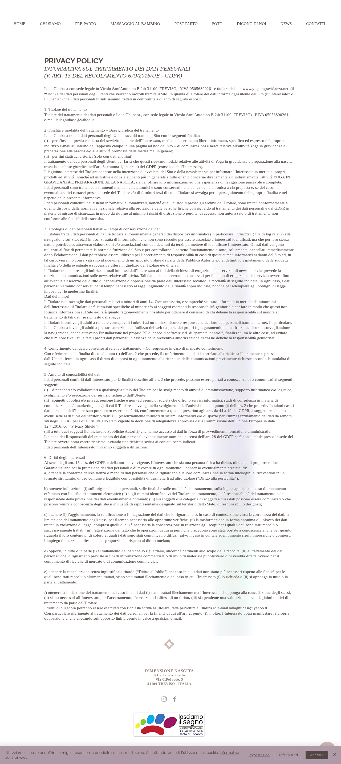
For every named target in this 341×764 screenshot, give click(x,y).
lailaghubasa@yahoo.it (75, 120)
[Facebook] (174, 699)
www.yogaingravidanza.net (265, 89)
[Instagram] (164, 699)
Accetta (317, 755)
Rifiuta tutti (288, 755)
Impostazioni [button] (259, 755)
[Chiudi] (334, 755)
